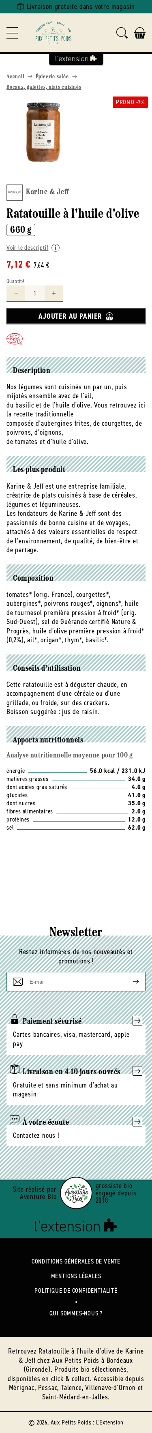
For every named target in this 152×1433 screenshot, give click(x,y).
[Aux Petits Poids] (53, 33)
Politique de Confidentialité (75, 1290)
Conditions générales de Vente (76, 1261)
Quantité (15, 281)
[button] (12, 32)
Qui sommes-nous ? (76, 1313)
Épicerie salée (52, 77)
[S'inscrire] (129, 982)
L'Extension (110, 1422)
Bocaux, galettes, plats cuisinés (43, 87)
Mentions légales (76, 1276)
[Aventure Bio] (76, 1193)
